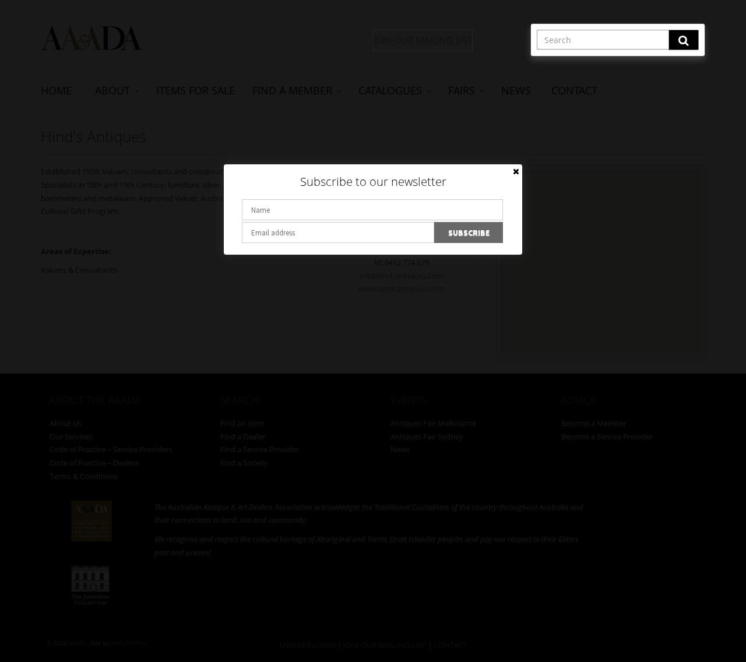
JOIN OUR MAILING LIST (423, 40)
